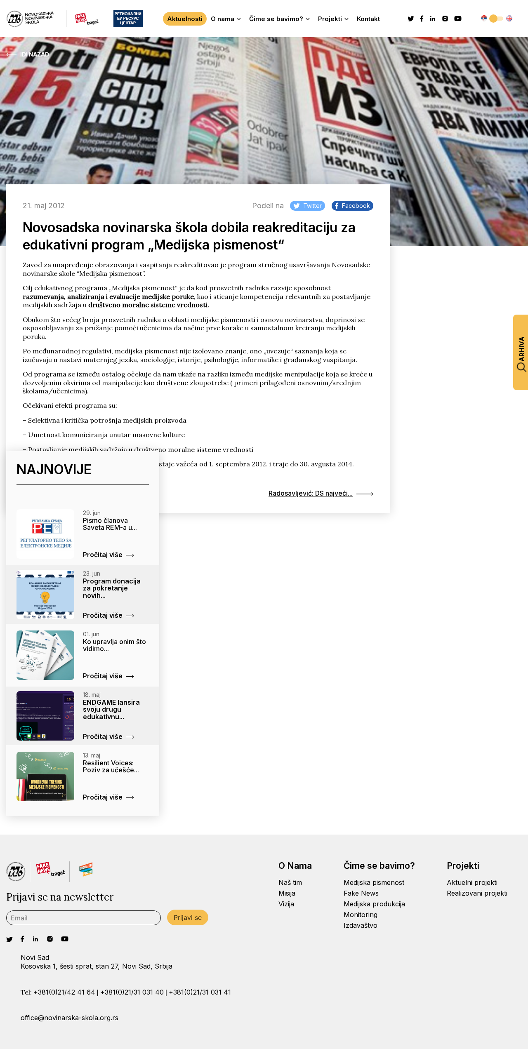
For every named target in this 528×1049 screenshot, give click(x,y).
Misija (286, 893)
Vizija (286, 904)
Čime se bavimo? (276, 19)
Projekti (330, 19)
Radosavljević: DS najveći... (311, 493)
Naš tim (290, 882)
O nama (222, 19)
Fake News (361, 893)
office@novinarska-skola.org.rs (69, 1018)
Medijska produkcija (374, 904)
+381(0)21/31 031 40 (132, 992)
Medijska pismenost (374, 882)
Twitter (312, 205)
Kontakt (368, 19)
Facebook (356, 205)
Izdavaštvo (360, 925)
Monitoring (360, 914)
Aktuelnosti (185, 19)
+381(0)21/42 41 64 (64, 992)
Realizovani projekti (477, 893)
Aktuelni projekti (472, 882)
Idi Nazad (34, 54)
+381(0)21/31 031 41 (200, 992)
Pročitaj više (103, 554)
